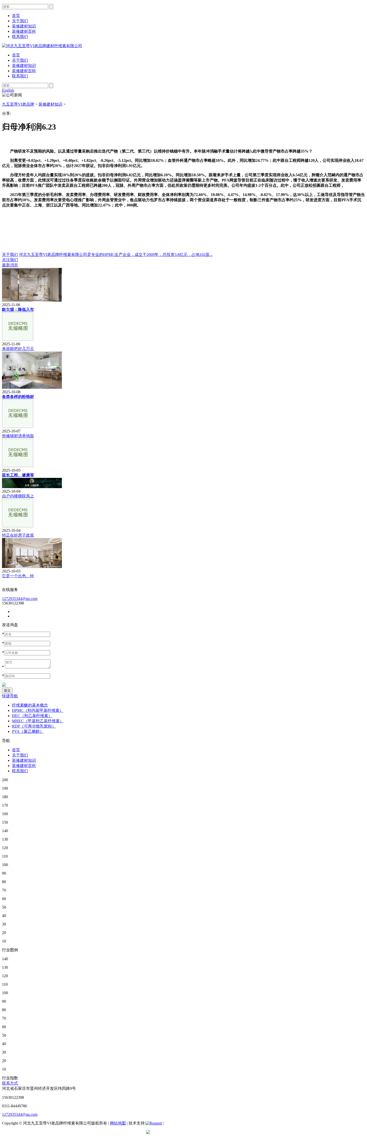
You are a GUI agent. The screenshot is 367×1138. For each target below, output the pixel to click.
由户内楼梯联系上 (18, 496)
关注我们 (10, 260)
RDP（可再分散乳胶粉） (34, 726)
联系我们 (20, 76)
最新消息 (10, 265)
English (8, 90)
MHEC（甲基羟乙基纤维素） (38, 721)
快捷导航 (10, 696)
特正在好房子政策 (18, 535)
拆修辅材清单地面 (18, 436)
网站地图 (118, 1123)
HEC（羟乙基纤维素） (32, 716)
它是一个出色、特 (18, 576)
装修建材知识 (24, 65)
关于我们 (20, 60)
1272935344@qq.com (19, 598)
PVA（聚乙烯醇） (28, 731)
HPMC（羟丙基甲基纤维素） (37, 710)
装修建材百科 (24, 71)
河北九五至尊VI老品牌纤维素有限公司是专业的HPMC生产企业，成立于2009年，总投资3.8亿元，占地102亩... (115, 254)
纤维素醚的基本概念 (30, 705)
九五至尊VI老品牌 (18, 104)
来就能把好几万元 (18, 349)
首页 (16, 55)
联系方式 (10, 1083)
